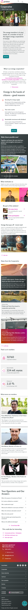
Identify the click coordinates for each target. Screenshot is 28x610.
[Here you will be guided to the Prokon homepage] (5, 1)
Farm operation (5, 580)
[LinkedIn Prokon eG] (23, 565)
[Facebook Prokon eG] (26, 565)
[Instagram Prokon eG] (18, 565)
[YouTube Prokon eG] (21, 565)
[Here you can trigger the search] (18, 1)
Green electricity (5, 573)
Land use (4, 576)
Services (3, 584)
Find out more (15, 87)
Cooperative (4, 569)
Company (4, 587)
